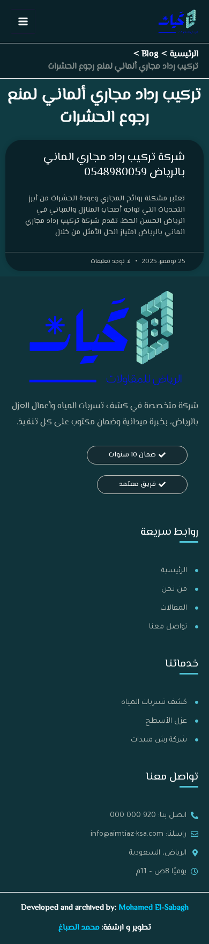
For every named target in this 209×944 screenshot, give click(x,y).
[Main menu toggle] (23, 21)
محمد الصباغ (79, 927)
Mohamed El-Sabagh (153, 908)
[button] (137, 455)
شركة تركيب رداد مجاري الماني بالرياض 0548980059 (114, 165)
